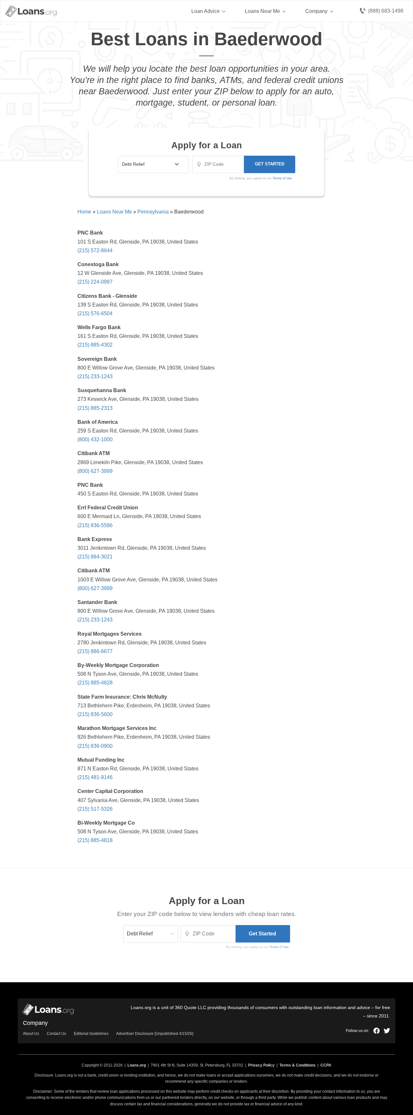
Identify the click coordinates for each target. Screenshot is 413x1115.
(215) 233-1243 (95, 376)
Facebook (376, 1030)
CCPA (325, 1065)
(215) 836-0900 (95, 746)
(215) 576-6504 (95, 313)
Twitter (386, 1030)
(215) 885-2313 (95, 408)
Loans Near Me (262, 11)
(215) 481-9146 (95, 777)
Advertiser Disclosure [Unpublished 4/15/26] (154, 1033)
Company (316, 11)
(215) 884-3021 (95, 556)
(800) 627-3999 (95, 471)
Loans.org (136, 1065)
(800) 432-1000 (95, 439)
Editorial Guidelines (91, 1033)
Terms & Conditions (297, 1065)
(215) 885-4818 (95, 840)
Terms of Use (279, 947)
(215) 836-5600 (95, 714)
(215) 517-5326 (95, 809)
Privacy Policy (261, 1065)
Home (84, 211)
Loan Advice (205, 11)
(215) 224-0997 (95, 282)
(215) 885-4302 (95, 345)
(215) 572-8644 (95, 250)
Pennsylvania (153, 211)
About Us (31, 1033)
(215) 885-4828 (95, 682)
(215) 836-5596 (95, 525)
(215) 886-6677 (95, 651)
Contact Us (56, 1033)
